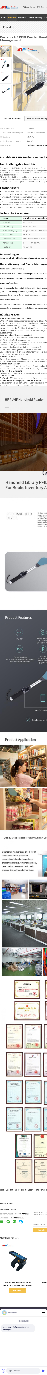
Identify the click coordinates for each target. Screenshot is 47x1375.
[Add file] (3, 1371)
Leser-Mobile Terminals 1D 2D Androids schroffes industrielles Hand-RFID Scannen (17, 1285)
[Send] (43, 1371)
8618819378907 (17, 1217)
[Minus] (43, 1312)
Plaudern (17, 1290)
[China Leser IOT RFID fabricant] (10, 7)
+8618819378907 (21, 1213)
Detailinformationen (12, 118)
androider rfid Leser (24, 1190)
